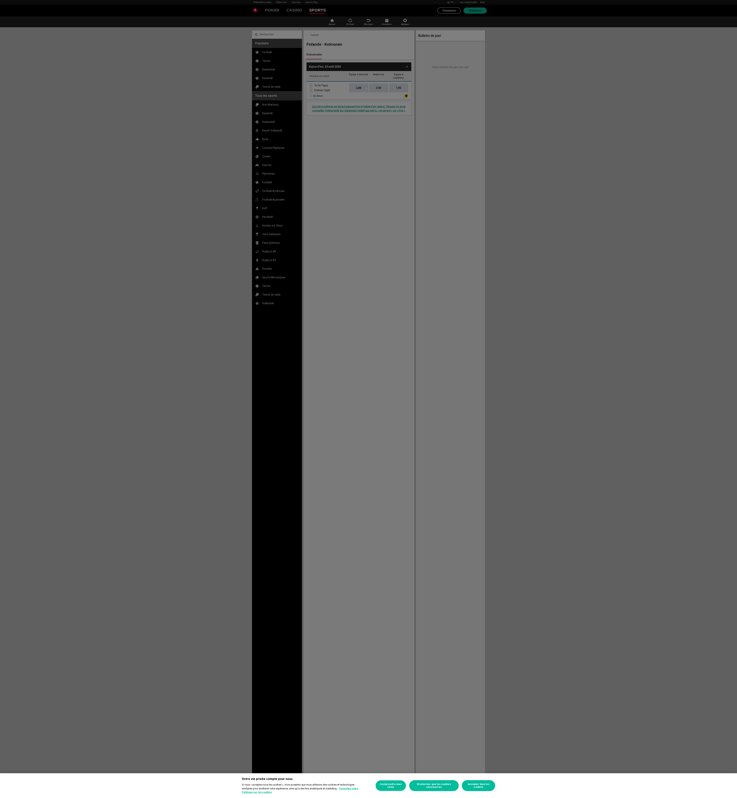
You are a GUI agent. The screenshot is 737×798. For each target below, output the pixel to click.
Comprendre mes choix (391, 786)
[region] (368, 785)
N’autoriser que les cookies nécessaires (434, 786)
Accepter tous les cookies (478, 786)
